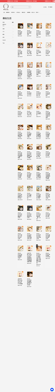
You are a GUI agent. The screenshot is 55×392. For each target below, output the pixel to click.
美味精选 (28, 12)
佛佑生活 (23, 12)
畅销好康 (7, 12)
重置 (12, 22)
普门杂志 (18, 12)
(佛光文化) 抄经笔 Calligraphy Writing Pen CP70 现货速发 (10, 389)
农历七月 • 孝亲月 (35, 12)
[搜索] (29, 7)
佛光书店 (13, 12)
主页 (4, 12)
